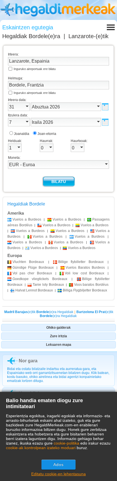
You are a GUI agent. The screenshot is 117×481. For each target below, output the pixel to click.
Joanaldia (21, 134)
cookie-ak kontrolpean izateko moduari (41, 447)
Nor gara (28, 360)
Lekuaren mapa (58, 345)
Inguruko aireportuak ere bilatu (35, 69)
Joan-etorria (46, 134)
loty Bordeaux (48, 285)
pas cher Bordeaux (32, 273)
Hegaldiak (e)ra (31, 36)
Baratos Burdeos (85, 268)
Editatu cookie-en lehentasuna (58, 474)
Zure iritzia (58, 336)
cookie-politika (66, 443)
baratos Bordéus (91, 285)
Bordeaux (28, 262)
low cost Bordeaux (84, 273)
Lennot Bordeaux (34, 290)
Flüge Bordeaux (33, 268)
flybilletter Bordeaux (81, 262)
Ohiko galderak (58, 328)
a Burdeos (26, 219)
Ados (58, 464)
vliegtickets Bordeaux (39, 279)
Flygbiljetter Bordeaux (85, 290)
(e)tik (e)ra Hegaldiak (38, 312)
